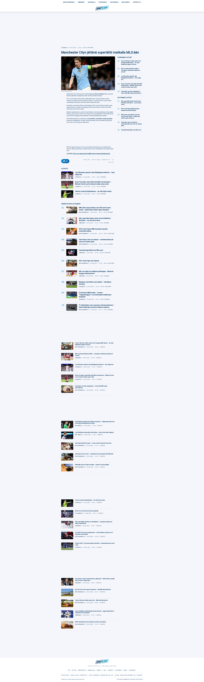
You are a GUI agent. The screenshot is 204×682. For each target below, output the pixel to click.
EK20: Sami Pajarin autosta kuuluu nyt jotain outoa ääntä (90, 622)
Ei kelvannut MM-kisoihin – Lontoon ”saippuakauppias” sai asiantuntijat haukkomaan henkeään (95, 295)
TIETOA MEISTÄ (120, 679)
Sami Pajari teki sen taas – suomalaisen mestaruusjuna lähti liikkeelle (94, 454)
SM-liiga (74, 670)
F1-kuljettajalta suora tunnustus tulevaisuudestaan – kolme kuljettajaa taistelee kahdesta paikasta (96, 306)
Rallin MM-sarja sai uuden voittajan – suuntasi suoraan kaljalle (92, 464)
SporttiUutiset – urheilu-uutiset (70, 675)
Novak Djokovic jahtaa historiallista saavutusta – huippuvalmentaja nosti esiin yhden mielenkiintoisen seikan (95, 422)
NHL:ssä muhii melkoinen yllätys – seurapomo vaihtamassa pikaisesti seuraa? (94, 354)
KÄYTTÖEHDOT (139, 679)
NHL (69, 670)
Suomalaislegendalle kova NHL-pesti (91, 250)
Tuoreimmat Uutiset (124, 57)
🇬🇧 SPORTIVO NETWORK (129, 679)
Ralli (105, 670)
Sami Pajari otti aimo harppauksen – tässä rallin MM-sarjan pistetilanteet (91, 386)
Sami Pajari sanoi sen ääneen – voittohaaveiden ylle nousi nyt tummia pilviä (96, 241)
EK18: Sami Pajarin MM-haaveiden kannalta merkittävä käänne (93, 230)
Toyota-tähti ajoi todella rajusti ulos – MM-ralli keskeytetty (91, 600)
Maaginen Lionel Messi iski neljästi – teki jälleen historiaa (95, 283)
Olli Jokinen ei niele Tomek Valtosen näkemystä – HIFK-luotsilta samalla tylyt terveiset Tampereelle (95, 579)
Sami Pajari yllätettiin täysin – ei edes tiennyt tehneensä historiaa (93, 443)
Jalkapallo (91, 2)
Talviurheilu (114, 2)
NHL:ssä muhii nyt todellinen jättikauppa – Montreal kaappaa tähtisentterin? (96, 272)
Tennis (125, 670)
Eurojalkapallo (82, 670)
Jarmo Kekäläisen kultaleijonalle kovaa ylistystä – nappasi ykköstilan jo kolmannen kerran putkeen (94, 612)
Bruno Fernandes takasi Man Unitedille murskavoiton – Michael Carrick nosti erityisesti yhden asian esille (93, 183)
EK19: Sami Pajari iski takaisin (89, 261)
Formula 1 (99, 670)
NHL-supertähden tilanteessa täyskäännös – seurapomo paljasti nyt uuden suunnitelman (93, 522)
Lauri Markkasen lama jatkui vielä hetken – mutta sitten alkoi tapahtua (94, 432)
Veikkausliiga (91, 670)
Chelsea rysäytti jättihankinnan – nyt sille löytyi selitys (93, 191)
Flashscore (139, 675)
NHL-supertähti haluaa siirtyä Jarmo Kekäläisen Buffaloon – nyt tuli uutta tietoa (95, 219)
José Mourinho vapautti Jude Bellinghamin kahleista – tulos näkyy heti (95, 173)
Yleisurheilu (102, 2)
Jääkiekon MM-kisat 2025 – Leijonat (109, 675)
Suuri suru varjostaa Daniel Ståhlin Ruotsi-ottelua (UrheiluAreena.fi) (91, 153)
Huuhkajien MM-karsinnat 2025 (128, 675)
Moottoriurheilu (69, 2)
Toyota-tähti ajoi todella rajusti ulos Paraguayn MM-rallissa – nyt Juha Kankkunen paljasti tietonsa (94, 343)
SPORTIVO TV (137, 2)
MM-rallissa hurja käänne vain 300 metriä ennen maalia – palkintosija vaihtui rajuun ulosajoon (95, 209)
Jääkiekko (81, 2)
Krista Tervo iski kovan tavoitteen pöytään (86, 511)
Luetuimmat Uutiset (124, 97)
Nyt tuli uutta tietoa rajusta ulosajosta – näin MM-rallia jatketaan (93, 589)
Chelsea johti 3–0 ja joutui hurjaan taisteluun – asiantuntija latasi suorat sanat (95, 544)
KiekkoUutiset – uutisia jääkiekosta (89, 675)
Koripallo (110, 670)
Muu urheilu (126, 2)
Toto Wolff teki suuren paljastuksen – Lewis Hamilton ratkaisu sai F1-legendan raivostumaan (94, 533)
